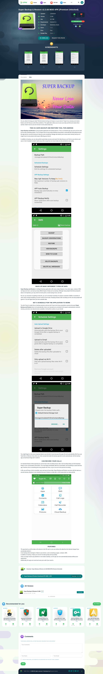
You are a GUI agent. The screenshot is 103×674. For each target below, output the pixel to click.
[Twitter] (72, 671)
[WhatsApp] (80, 26)
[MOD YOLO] (24, 2)
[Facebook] (69, 671)
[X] (78, 26)
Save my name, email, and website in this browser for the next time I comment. (40, 659)
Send (23, 663)
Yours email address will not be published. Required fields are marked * (38, 641)
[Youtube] (76, 671)
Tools (51, 27)
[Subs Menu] (71, 2)
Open (51, 33)
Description (24, 77)
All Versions (51, 596)
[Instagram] (74, 671)
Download (44, 38)
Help (30, 77)
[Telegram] (76, 26)
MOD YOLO (26, 671)
